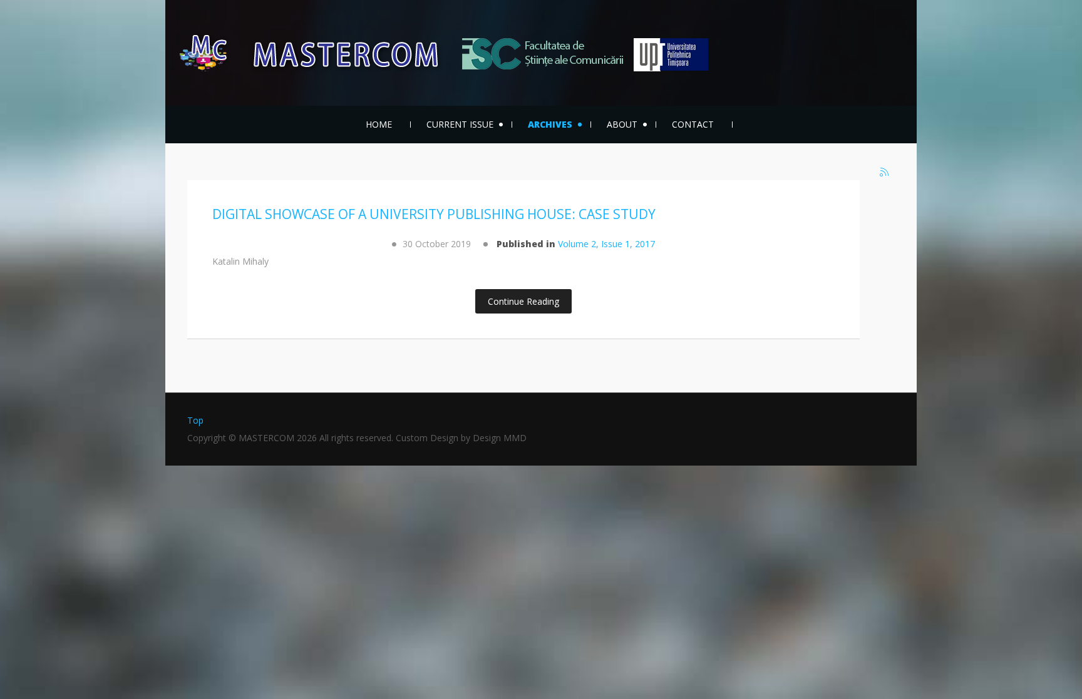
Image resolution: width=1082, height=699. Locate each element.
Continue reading (523, 301)
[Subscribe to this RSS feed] (885, 173)
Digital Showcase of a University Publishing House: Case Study (434, 214)
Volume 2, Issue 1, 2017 (606, 244)
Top (195, 420)
